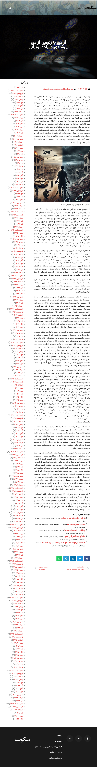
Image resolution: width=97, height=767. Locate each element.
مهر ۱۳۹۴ (19, 263)
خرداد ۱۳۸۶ (18, 558)
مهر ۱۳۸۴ (19, 618)
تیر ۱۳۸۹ (19, 445)
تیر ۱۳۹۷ (19, 221)
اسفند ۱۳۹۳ (18, 281)
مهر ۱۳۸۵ (19, 582)
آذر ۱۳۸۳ (19, 649)
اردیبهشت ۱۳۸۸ (16, 488)
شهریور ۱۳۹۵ (18, 239)
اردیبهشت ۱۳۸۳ (16, 670)
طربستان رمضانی (55, 758)
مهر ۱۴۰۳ (19, 127)
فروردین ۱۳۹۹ (17, 190)
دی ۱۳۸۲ (19, 682)
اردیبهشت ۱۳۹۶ (17, 230)
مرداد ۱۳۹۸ (18, 206)
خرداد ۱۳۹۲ (18, 339)
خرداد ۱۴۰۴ (18, 111)
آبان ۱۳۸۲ (19, 688)
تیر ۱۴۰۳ (20, 133)
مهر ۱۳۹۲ (19, 327)
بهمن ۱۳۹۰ (19, 388)
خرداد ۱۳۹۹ (18, 184)
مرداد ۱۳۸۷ (18, 515)
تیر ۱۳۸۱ (20, 713)
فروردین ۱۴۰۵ (17, 93)
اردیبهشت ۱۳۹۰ (17, 415)
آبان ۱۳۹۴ (19, 260)
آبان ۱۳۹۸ (19, 199)
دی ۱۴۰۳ (19, 120)
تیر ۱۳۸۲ (19, 700)
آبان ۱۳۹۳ (19, 294)
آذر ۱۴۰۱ (20, 154)
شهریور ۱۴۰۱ (18, 157)
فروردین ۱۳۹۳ (17, 312)
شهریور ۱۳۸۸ (18, 476)
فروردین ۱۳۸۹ (17, 455)
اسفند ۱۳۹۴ (18, 254)
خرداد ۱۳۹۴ (18, 272)
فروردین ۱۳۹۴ (17, 278)
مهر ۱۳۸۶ (19, 546)
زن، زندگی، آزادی (67, 89)
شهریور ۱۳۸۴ (18, 622)
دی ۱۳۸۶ (19, 536)
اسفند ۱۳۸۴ (18, 603)
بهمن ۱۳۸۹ (18, 424)
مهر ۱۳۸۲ (19, 691)
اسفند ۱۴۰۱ (19, 145)
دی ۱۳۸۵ (19, 573)
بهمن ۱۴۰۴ (19, 99)
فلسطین (45, 89)
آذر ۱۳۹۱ (20, 357)
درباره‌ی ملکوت (56, 741)
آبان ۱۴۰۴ (19, 105)
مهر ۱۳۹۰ (19, 400)
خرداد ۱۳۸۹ (18, 448)
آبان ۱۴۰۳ (19, 124)
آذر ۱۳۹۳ (19, 291)
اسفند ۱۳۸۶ (18, 530)
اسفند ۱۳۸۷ (18, 494)
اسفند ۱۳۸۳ (18, 640)
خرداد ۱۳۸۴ (18, 631)
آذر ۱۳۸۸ (19, 467)
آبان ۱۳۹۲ (19, 324)
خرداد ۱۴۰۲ (19, 142)
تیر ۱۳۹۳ (19, 303)
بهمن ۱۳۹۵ (18, 233)
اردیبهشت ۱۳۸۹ (16, 451)
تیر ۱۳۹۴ (19, 269)
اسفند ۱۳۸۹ (18, 421)
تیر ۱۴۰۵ (20, 87)
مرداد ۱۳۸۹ (18, 442)
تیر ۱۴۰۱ (20, 163)
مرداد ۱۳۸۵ (18, 588)
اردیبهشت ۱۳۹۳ (16, 309)
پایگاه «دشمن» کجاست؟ (74, 530)
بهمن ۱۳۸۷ (18, 497)
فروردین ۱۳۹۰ (18, 418)
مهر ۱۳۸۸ (19, 473)
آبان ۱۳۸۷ (19, 506)
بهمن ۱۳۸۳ (18, 643)
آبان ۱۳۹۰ (19, 397)
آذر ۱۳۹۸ (19, 196)
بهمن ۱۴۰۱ (19, 148)
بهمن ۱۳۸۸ (18, 461)
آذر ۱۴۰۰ (20, 172)
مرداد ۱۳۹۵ (18, 242)
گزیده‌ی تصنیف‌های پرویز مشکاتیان (48, 747)
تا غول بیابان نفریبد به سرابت (72, 518)
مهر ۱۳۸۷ (19, 509)
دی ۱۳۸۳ (19, 646)
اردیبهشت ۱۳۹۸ (16, 212)
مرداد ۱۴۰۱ (19, 160)
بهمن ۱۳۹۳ (18, 284)
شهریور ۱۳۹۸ (18, 202)
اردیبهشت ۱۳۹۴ (16, 275)
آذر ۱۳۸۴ (19, 612)
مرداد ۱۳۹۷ (18, 218)
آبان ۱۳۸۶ (19, 543)
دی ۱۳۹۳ (19, 287)
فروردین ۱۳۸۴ (17, 637)
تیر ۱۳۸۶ (19, 555)
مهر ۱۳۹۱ (19, 363)
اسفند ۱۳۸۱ (18, 710)
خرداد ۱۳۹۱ (19, 376)
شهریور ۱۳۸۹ (18, 439)
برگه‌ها (59, 736)
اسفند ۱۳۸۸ (18, 458)
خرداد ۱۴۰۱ (19, 166)
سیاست (57, 89)
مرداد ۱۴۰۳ (19, 130)
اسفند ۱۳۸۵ (18, 567)
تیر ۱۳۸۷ (19, 518)
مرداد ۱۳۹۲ (19, 333)
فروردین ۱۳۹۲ (17, 345)
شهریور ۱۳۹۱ (18, 366)
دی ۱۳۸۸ (19, 464)
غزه (51, 89)
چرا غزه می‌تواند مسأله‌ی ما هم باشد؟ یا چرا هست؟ (63, 542)
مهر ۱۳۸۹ (19, 436)
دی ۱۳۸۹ (19, 427)
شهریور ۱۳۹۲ (18, 330)
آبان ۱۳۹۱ (19, 360)
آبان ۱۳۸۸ (19, 470)
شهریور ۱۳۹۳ (18, 297)
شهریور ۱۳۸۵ (18, 585)
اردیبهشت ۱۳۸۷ (16, 524)
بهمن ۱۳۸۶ (18, 533)
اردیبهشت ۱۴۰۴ (17, 114)
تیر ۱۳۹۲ (20, 336)
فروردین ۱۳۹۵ (17, 251)
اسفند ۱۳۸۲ (18, 676)
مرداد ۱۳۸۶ (18, 552)
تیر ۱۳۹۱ (20, 373)
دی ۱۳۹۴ (19, 257)
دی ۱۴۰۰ (20, 169)
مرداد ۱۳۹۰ (19, 406)
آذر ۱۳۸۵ (19, 576)
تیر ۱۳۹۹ (20, 181)
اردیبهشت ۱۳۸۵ (16, 597)
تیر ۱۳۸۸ (19, 482)
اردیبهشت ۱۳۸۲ (16, 704)
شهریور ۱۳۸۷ (18, 512)
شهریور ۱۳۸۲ (18, 694)
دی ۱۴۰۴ (19, 102)
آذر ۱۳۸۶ (19, 540)
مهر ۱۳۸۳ (19, 655)
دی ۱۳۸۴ (19, 609)
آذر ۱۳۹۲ (20, 321)
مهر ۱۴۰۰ (19, 178)
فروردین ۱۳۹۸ (17, 215)
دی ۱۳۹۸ (19, 193)
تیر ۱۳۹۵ (19, 245)
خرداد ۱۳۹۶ (18, 227)
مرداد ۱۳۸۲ (18, 697)
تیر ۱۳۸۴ (19, 628)
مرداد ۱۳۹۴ (18, 266)
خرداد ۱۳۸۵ (18, 594)
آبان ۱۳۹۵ (19, 236)
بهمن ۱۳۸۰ (18, 716)
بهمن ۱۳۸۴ (18, 606)
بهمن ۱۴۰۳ (18, 117)
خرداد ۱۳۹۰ (19, 412)
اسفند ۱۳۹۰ (18, 385)
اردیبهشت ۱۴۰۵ (17, 90)
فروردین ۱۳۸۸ (17, 491)
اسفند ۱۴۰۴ (18, 96)
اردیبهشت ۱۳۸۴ (16, 634)
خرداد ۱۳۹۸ (18, 209)
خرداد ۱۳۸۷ (18, 521)
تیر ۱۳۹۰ (20, 409)
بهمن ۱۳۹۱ (19, 351)
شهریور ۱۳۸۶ (18, 549)
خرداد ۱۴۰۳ (18, 136)
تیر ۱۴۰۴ (20, 108)
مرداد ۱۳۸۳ (18, 661)
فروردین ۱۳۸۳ (17, 673)
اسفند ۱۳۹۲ (18, 315)
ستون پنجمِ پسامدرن (76, 524)
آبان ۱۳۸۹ (19, 433)
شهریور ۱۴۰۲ (18, 139)
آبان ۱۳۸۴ (19, 615)
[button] (79, 7)
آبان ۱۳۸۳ (19, 652)
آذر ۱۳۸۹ (19, 430)
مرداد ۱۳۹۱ (19, 369)
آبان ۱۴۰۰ (19, 175)
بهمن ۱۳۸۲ (18, 679)
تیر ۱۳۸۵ (19, 591)
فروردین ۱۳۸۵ (17, 600)
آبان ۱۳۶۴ (19, 719)
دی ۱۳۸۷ (19, 500)
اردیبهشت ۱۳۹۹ (17, 187)
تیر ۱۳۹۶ (20, 224)
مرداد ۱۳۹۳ (18, 300)
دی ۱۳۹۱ (20, 354)
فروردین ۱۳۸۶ (17, 564)
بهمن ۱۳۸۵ (18, 570)
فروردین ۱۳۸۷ (17, 527)
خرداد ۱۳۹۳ (18, 306)
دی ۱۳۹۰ (20, 391)
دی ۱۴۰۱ (20, 151)
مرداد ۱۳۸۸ (18, 479)
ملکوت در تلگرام (56, 752)
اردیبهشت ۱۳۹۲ (17, 342)
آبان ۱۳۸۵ (19, 579)
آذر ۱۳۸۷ (19, 503)
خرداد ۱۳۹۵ (18, 248)
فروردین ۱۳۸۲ (17, 707)
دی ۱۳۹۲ (19, 318)
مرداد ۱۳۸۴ (18, 625)
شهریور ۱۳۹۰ (18, 403)
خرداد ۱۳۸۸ (18, 485)
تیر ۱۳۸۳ (19, 664)
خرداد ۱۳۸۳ (18, 667)
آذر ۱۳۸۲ (19, 685)
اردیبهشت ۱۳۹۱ (17, 379)
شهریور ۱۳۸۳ (17, 658)
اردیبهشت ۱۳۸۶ (16, 561)
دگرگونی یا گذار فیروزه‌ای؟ (74, 536)
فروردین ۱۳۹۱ (18, 382)
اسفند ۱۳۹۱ (18, 348)
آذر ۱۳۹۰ (20, 394)
